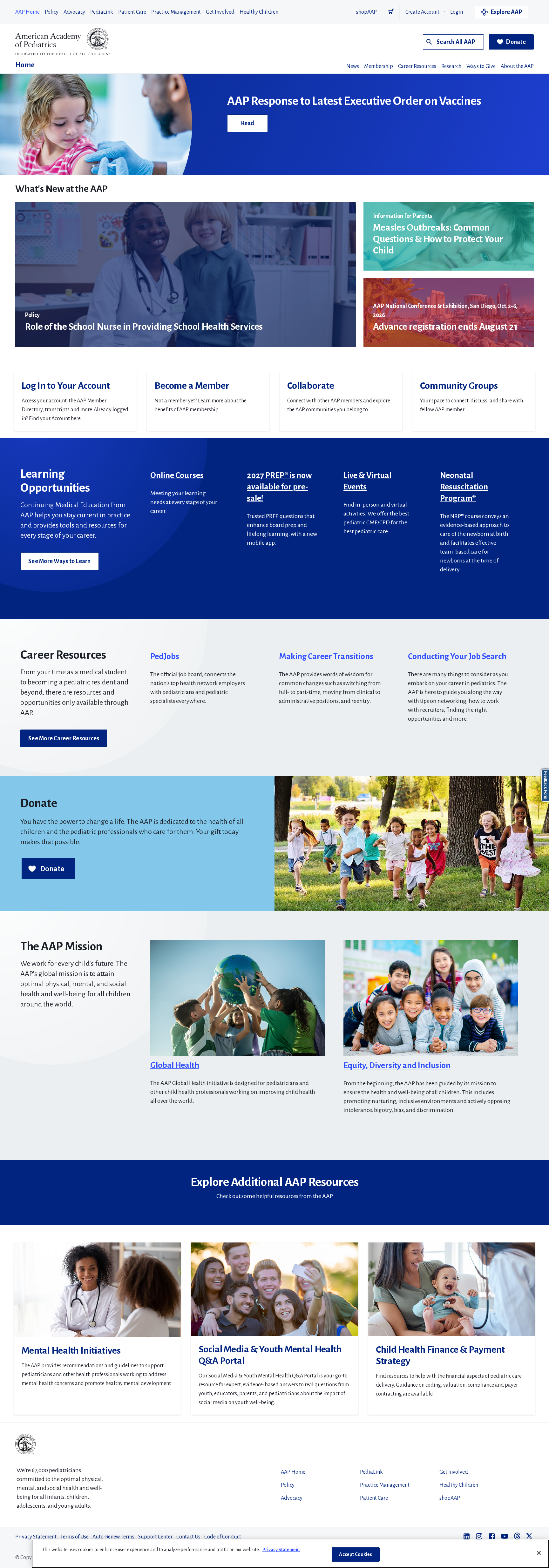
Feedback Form (545, 785)
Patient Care (132, 12)
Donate (516, 42)
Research (451, 66)
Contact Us (188, 1537)
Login (456, 12)
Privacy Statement (36, 1537)
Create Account (422, 12)
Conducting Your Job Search (457, 656)
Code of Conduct (222, 1537)
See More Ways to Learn (59, 561)
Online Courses (177, 475)
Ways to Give (481, 66)
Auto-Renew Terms (113, 1537)
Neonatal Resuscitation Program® (464, 487)
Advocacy (74, 12)
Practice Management (176, 12)
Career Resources (417, 66)
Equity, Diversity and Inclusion (397, 1065)
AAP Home (27, 12)
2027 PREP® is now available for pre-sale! (279, 487)
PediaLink (101, 12)
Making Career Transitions (326, 656)
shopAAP (366, 12)
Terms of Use (74, 1537)
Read (247, 123)
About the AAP (517, 66)
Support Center (155, 1537)
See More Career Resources (63, 738)
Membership (378, 66)
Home (25, 65)
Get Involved (220, 12)
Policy (51, 12)
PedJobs (164, 656)
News (352, 66)
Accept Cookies (355, 1554)
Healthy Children (259, 12)
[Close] (539, 1553)
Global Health (174, 1065)
